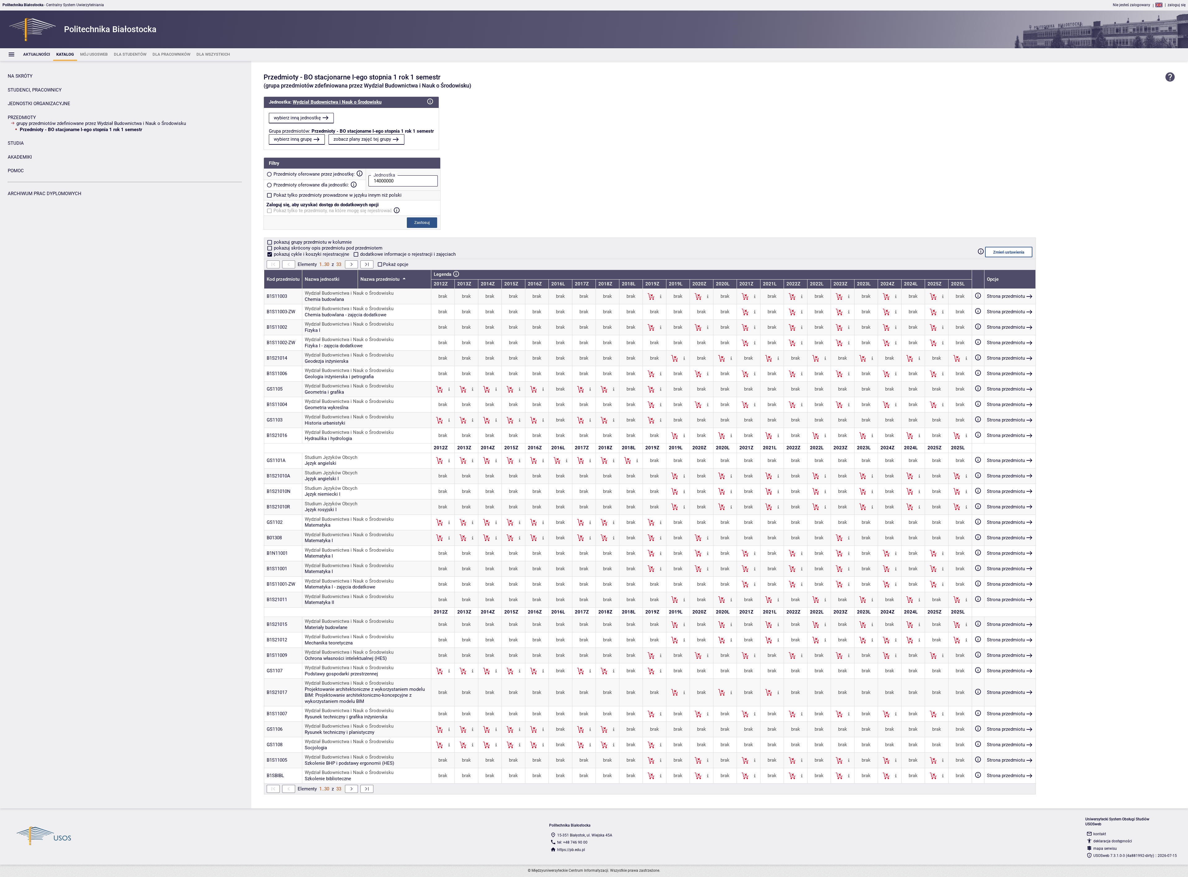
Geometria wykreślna (326, 407)
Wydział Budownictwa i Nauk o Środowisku (337, 102)
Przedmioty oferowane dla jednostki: (311, 185)
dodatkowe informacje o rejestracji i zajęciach (407, 254)
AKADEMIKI (20, 157)
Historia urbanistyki (325, 423)
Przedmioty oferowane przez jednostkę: (314, 174)
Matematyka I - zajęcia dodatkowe (340, 587)
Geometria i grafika (324, 392)
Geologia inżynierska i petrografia (339, 376)
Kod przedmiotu (283, 279)
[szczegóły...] (661, 296)
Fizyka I (312, 330)
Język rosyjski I (321, 509)
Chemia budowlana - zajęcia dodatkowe (345, 315)
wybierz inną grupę (293, 139)
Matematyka (317, 525)
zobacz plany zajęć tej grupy (362, 139)
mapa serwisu (1105, 848)
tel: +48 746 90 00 (572, 842)
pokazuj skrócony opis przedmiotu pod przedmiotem (327, 248)
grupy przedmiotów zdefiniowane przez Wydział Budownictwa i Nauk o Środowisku (101, 123)
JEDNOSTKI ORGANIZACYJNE (39, 103)
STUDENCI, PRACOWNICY (35, 90)
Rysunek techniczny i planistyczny (339, 732)
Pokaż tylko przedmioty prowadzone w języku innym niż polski (337, 195)
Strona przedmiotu (1006, 296)
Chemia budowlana (324, 299)
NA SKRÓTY (20, 76)
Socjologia (316, 748)
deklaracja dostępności (1112, 841)
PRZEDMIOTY (22, 117)
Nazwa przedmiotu (380, 279)
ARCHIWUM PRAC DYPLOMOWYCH (44, 193)
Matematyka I (319, 540)
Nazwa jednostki (322, 279)
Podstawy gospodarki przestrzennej (341, 674)
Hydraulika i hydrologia (328, 438)
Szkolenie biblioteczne (328, 778)
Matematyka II (319, 602)
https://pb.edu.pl (571, 850)
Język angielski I (322, 478)
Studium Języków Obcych (331, 457)
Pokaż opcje (395, 264)
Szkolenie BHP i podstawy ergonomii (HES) (349, 763)
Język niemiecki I (322, 494)
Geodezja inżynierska (326, 361)
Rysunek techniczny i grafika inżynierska (346, 717)
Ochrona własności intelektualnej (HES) (346, 658)
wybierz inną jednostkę (297, 118)
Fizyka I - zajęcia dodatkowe (334, 346)
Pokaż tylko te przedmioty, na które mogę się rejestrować (332, 210)
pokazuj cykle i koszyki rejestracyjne (312, 254)
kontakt (1099, 834)
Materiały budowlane (326, 627)
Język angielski (320, 463)
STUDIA (16, 143)
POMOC (16, 170)
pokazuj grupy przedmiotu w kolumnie (312, 242)
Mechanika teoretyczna (329, 643)
